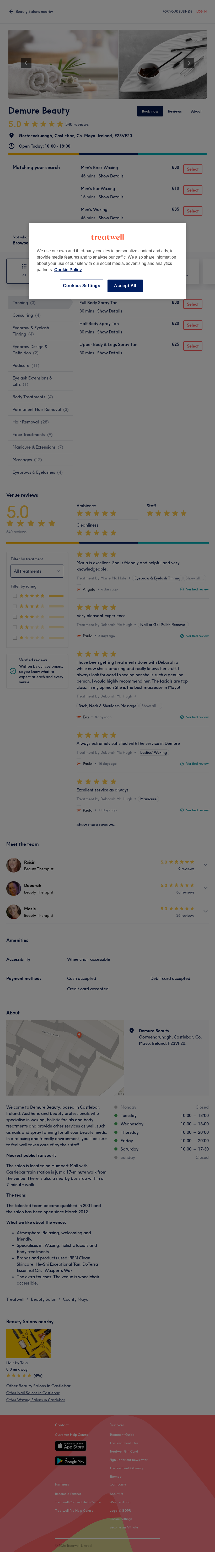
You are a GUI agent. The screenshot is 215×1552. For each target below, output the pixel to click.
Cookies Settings (81, 285)
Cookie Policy (68, 269)
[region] (107, 261)
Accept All (125, 285)
